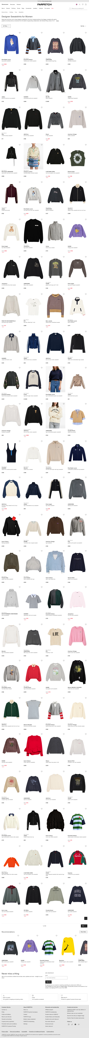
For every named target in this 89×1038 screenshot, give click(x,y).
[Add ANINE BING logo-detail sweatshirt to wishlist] (85, 883)
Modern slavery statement (30, 1019)
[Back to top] (85, 918)
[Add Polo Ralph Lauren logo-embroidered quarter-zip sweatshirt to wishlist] (63, 367)
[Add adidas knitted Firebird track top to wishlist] (41, 808)
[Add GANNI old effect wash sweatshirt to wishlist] (19, 734)
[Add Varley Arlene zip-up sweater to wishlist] (63, 219)
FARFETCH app (27, 1016)
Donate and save (49, 1023)
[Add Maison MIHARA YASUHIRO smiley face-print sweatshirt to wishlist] (85, 660)
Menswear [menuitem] (12, 4)
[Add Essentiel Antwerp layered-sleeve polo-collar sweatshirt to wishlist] (63, 698)
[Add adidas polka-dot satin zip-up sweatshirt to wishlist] (19, 70)
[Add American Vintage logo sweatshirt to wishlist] (63, 514)
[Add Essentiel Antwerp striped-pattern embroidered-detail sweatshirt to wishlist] (85, 808)
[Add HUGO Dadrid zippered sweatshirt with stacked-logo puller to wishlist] (63, 846)
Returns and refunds (6, 1016)
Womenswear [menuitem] (5, 4)
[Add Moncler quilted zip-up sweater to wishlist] (41, 441)
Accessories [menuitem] (28, 8)
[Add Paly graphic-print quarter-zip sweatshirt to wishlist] (85, 514)
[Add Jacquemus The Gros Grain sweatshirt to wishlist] (85, 587)
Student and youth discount (52, 1019)
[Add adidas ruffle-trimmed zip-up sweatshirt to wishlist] (41, 331)
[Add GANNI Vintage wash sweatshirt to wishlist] (85, 219)
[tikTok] (72, 1024)
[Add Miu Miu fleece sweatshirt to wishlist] (63, 70)
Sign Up (48, 981)
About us (26, 1009)
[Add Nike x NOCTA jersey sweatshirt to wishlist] (19, 107)
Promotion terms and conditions (9, 1023)
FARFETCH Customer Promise (9, 1026)
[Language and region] (76, 4)
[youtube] (78, 1024)
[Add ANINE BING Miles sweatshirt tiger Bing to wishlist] (63, 32)
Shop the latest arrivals (46, 1)
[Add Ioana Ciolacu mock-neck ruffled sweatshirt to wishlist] (63, 808)
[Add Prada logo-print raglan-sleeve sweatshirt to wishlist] (41, 367)
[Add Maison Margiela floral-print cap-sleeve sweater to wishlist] (41, 698)
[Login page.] (79, 4)
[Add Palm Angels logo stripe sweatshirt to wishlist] (63, 477)
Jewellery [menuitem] (35, 8)
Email (46, 975)
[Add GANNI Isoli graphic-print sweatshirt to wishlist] (63, 660)
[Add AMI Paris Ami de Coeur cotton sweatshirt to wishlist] (63, 331)
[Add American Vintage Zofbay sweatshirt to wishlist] (85, 107)
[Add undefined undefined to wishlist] (18, 935)
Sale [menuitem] (52, 8)
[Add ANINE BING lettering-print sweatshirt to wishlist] (85, 477)
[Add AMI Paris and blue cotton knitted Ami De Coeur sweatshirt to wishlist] (19, 477)
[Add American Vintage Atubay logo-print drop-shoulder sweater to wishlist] (85, 698)
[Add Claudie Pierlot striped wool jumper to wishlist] (85, 403)
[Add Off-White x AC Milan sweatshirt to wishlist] (41, 883)
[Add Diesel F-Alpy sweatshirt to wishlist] (63, 107)
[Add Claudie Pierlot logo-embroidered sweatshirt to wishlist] (41, 660)
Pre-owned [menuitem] (47, 8)
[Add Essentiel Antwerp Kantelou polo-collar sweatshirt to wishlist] (41, 32)
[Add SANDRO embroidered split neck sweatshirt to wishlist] (41, 70)
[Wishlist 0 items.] (82, 4)
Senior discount (49, 1026)
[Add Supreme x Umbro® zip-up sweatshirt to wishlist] (85, 846)
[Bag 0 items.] (85, 4)
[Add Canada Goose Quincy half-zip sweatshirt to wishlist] (63, 883)
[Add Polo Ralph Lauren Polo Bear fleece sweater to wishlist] (19, 660)
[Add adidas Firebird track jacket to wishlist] (19, 182)
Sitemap (25, 1023)
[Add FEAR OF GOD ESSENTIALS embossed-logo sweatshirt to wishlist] (19, 294)
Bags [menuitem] (23, 8)
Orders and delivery (6, 1014)
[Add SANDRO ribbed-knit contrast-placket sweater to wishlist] (19, 441)
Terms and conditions (15, 1031)
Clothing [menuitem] (13, 8)
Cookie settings (50, 1031)
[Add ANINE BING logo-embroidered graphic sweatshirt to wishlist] (63, 403)
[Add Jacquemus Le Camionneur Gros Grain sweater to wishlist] (19, 256)
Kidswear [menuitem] (19, 4)
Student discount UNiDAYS (51, 1014)
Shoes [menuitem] (18, 8)
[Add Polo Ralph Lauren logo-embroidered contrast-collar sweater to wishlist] (19, 808)
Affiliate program (49, 1009)
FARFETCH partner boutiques (30, 1012)
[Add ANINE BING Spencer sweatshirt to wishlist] (63, 182)
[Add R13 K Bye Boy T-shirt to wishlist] (63, 624)
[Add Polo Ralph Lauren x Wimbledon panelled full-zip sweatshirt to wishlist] (85, 441)
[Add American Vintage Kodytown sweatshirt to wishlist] (19, 403)
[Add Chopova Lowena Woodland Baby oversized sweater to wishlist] (41, 144)
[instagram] (68, 1024)
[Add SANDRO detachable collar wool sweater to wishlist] (41, 587)
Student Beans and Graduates (52, 1016)
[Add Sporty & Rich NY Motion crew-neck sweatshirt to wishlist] (85, 734)
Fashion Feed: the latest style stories (75, 1018)
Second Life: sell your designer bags (75, 1015)
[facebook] (75, 1024)
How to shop (6, 997)
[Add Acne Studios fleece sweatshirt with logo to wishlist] (41, 550)
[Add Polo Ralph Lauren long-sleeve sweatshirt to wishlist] (19, 32)
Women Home (5, 12)
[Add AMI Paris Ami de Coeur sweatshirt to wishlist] (41, 107)
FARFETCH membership (51, 1012)
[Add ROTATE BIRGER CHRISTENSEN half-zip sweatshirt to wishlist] (19, 587)
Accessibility (24, 1031)
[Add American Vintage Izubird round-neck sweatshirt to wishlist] (85, 624)
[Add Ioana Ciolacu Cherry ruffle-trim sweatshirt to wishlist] (41, 734)
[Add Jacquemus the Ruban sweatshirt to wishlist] (85, 32)
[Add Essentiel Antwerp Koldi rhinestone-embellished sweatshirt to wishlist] (63, 587)
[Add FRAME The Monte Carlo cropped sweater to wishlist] (41, 514)
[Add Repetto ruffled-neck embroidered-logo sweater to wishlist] (85, 331)
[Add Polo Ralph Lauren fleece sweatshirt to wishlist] (85, 294)
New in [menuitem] (3, 8)
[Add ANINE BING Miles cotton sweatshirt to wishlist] (41, 256)
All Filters (5, 26)
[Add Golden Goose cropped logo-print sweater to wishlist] (19, 771)
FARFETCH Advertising (29, 1021)
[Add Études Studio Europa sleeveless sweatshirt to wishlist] (85, 144)
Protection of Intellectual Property (37, 1031)
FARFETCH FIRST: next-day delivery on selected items (76, 1010)
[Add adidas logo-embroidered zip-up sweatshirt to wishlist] (41, 477)
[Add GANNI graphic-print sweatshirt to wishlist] (85, 771)
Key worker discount (50, 1021)
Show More (83, 931)
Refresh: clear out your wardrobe (74, 1013)
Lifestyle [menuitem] (41, 8)
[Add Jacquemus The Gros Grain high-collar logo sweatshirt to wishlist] (63, 441)
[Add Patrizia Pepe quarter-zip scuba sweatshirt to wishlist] (19, 550)
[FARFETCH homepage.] (45, 4)
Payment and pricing (6, 1019)
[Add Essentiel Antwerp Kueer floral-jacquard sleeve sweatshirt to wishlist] (19, 367)
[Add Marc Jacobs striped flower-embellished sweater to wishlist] (63, 294)
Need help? (64, 997)
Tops (16, 12)
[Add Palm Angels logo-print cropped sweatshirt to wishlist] (85, 256)
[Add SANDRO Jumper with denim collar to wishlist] (19, 331)
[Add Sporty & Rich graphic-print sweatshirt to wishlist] (85, 550)
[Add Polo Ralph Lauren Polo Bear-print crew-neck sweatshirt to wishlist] (41, 182)
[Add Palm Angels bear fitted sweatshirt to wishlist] (19, 219)
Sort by (82, 26)
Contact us (4, 1009)
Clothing (11, 12)
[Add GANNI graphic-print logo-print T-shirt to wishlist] (63, 256)
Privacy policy (5, 1031)
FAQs (33, 997)
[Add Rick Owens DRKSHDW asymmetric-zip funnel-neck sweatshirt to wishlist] (19, 144)
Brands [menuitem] (8, 8)
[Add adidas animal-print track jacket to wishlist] (85, 367)
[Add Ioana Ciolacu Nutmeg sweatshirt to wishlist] (19, 514)
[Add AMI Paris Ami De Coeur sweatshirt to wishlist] (63, 771)
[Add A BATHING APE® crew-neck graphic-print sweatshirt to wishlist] (63, 144)
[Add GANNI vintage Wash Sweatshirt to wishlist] (85, 70)
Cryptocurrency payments (8, 1021)
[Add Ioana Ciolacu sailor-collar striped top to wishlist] (63, 550)
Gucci (45, 19)
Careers (25, 1014)
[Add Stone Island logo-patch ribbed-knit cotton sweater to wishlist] (19, 846)
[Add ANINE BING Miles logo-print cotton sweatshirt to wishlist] (41, 624)
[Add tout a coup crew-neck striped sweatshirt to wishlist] (19, 883)
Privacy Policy (64, 986)
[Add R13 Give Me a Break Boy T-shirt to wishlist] (41, 294)
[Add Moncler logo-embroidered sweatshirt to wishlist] (19, 624)
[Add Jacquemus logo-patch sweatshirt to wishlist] (41, 219)
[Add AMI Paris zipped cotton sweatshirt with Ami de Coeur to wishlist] (85, 182)
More (57, 20)
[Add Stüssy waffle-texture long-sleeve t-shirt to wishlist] (63, 734)
